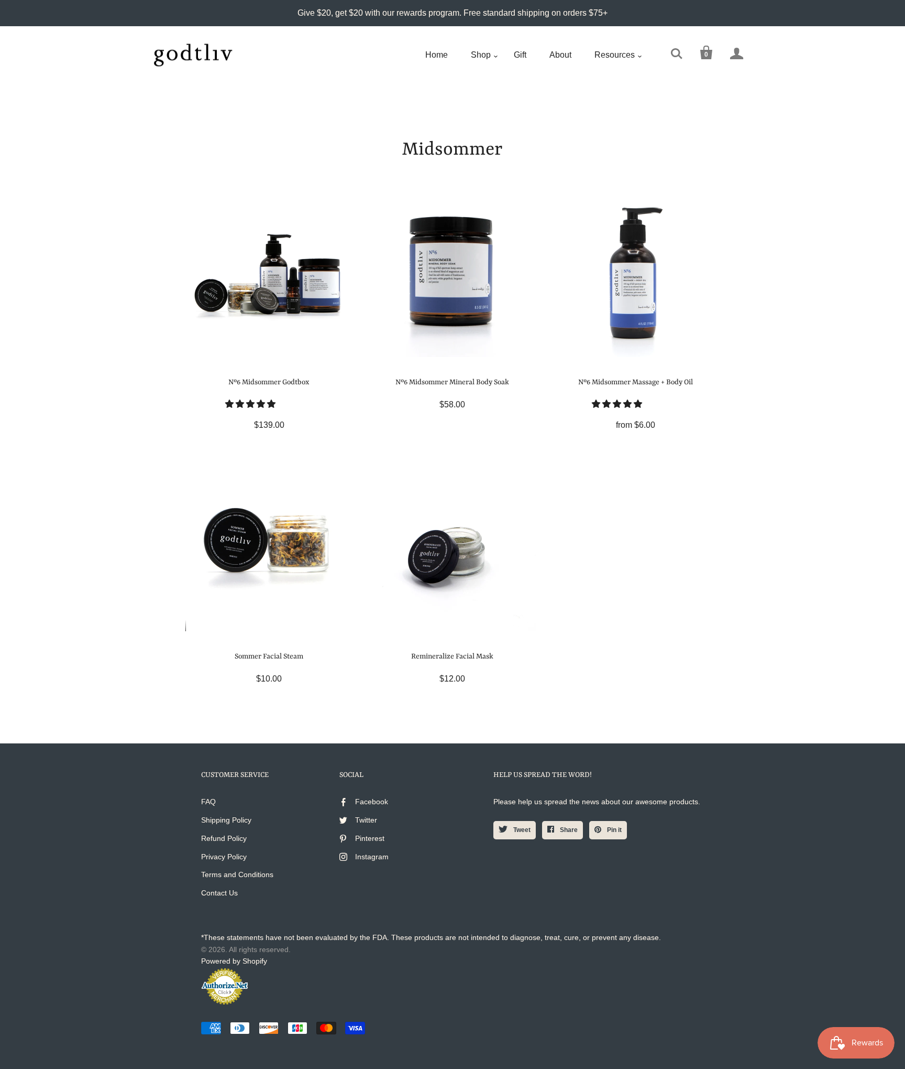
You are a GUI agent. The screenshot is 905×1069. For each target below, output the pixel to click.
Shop (481, 54)
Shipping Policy (226, 820)
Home (436, 54)
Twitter (366, 820)
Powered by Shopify (234, 961)
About (560, 54)
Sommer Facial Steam (269, 656)
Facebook (371, 801)
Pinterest (369, 838)
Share (568, 830)
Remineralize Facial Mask (452, 656)
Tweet (521, 830)
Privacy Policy (224, 856)
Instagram (372, 856)
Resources (614, 54)
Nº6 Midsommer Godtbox (269, 382)
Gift (520, 54)
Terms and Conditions (237, 874)
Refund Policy (224, 838)
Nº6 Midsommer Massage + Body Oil (635, 382)
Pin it (613, 830)
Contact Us (219, 893)
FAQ (208, 801)
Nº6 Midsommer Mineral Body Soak (452, 382)
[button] (251, 403)
